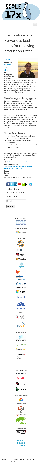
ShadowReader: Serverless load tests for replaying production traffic (18, 167)
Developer (7, 65)
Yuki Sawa (7, 59)
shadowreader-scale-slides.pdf (16, 162)
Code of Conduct (19, 460)
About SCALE (6, 460)
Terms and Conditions (10, 462)
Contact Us (30, 460)
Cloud (6, 70)
